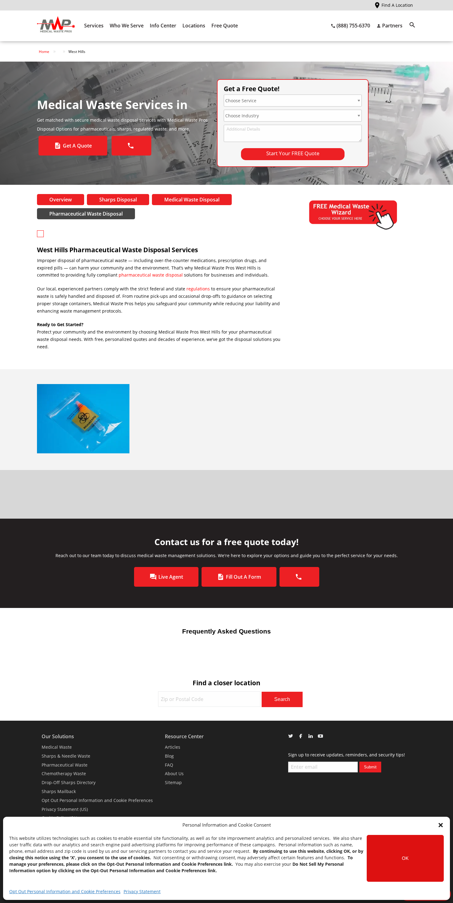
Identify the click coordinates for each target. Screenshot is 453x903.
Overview (60, 199)
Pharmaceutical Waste (65, 765)
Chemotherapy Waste (64, 773)
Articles (172, 747)
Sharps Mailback (59, 791)
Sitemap (173, 782)
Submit (370, 767)
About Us (174, 773)
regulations (198, 289)
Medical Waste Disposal (191, 199)
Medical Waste (57, 747)
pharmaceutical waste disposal (151, 275)
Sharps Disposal (118, 199)
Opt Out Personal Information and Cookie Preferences (64, 891)
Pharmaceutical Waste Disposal (86, 213)
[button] (441, 825)
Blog (169, 756)
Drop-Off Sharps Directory (69, 782)
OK (405, 858)
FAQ (169, 765)
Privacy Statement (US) (65, 809)
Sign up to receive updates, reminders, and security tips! (346, 755)
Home (44, 51)
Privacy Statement (142, 891)
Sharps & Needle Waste (66, 756)
